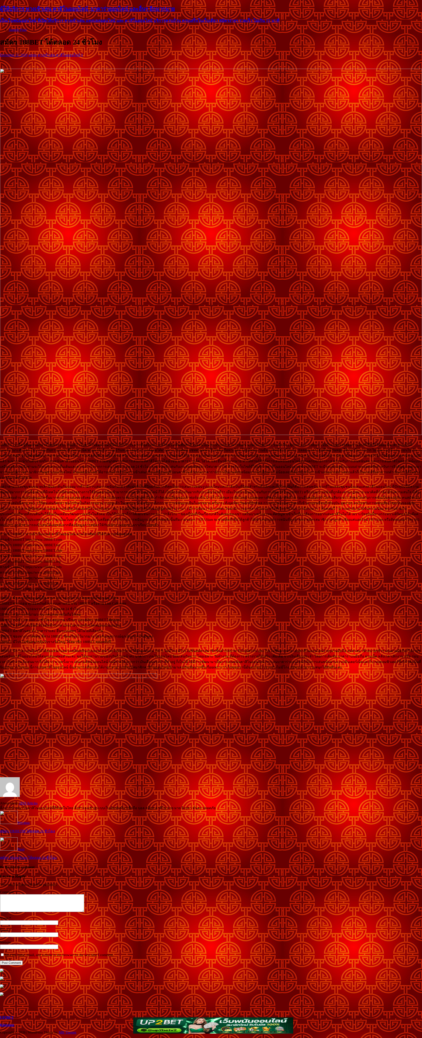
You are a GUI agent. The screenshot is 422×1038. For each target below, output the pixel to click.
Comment (7, 892)
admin (32, 55)
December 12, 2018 (13, 55)
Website (5, 942)
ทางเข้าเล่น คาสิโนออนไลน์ (59, 55)
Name (4, 918)
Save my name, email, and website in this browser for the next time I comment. (59, 955)
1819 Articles (28, 803)
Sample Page (18, 30)
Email (4, 930)
